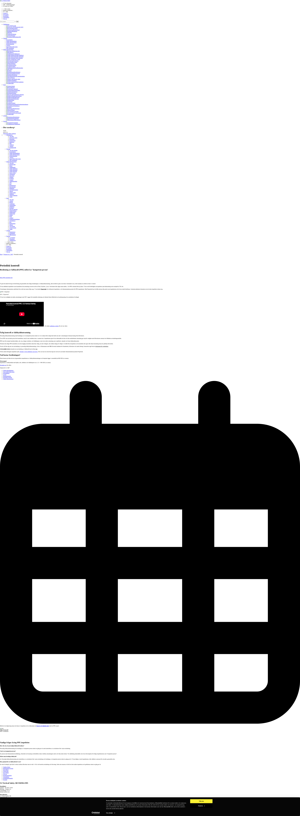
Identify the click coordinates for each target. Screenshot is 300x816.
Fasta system (12, 173)
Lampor (5, 115)
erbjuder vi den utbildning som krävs (29, 351)
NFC (10, 182)
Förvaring (11, 175)
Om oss (5, 18)
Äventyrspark (12, 227)
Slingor (11, 191)
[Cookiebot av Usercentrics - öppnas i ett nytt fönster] (96, 813)
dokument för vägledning (101, 346)
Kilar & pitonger (13, 209)
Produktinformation (8, 778)
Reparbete (11, 139)
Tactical (8, 45)
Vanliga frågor (6, 767)
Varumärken (6, 17)
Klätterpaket (12, 212)
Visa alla (11, 136)
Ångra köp (5, 771)
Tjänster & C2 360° (8, 254)
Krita (10, 216)
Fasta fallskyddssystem (12, 46)
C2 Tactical (12, 237)
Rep (10, 184)
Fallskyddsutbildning (11, 41)
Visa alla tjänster (13, 150)
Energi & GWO (13, 137)
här (36, 349)
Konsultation (9, 39)
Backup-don (12, 164)
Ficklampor (12, 233)
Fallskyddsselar (13, 171)
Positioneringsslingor (14, 219)
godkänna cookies (54, 326)
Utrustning (12, 239)
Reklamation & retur (8, 768)
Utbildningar (6, 24)
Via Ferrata (12, 226)
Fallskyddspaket (13, 170)
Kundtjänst (6, 16)
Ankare (11, 201)
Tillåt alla (201, 801)
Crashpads (12, 204)
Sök (17, 21)
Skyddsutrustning (13, 189)
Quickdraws (12, 220)
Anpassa (200, 805)
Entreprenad (12, 140)
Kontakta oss (3, 365)
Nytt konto (5, 14)
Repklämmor (12, 185)
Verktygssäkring (13, 195)
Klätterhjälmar (12, 211)
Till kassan (5, 133)
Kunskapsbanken (7, 775)
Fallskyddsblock (13, 168)
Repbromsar (12, 223)
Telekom (11, 144)
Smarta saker (12, 192)
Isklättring (11, 206)
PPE (10, 143)
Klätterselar (12, 213)
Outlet (10, 196)
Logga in (5, 13)
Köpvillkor (6, 770)
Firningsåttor (12, 205)
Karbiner (11, 178)
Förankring (12, 174)
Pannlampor (12, 232)
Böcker (11, 202)
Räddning (11, 142)
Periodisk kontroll (7, 377)
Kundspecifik (12, 147)
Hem (1, 254)
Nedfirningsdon (13, 181)
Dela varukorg (12, 133)
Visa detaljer (109, 813)
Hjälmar (11, 177)
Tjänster (5, 38)
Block (10, 166)
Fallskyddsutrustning (11, 42)
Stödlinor (11, 194)
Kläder (11, 215)
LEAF (4, 374)
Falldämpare (12, 167)
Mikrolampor (12, 234)
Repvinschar (12, 187)
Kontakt (5, 779)
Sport (4, 84)
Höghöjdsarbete (10, 44)
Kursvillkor (6, 772)
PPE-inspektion (10, 48)
